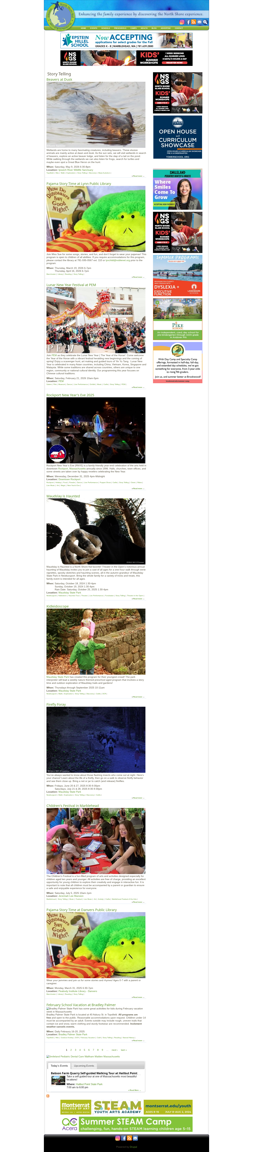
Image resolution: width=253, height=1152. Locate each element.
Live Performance (81, 384)
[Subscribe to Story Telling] (47, 1096)
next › (115, 1050)
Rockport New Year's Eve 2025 (70, 395)
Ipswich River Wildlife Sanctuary (76, 169)
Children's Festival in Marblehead (72, 805)
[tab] (59, 1066)
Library (60, 274)
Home (83, 28)
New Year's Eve (73, 485)
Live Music (50, 485)
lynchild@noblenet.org (118, 260)
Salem (48, 384)
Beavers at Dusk (59, 79)
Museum (61, 384)
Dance (69, 384)
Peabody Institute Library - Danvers (78, 991)
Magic (63, 485)
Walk (63, 173)
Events (93, 28)
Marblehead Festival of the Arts (124, 899)
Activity (100, 899)
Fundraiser (109, 596)
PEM (54, 355)
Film (54, 384)
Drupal (133, 1146)
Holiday (58, 482)
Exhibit (92, 384)
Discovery (92, 173)
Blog (154, 28)
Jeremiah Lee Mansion (71, 896)
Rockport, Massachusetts (72, 468)
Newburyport (51, 596)
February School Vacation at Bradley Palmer (81, 1004)
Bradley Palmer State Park (73, 1034)
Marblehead (51, 899)
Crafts (105, 384)
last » (124, 1050)
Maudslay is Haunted (63, 496)
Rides (139, 482)
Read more (137, 176)
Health (144, 28)
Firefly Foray (56, 704)
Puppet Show (105, 482)
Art (58, 485)
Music (99, 384)
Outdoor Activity (67, 1038)
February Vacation (88, 1038)
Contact (179, 28)
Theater (84, 596)
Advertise (166, 28)
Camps (133, 28)
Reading (68, 274)
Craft (99, 1038)
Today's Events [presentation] (59, 1065)
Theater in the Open (135, 596)
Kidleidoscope (57, 606)
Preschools (120, 28)
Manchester (51, 274)
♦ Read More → (134, 1090)
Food (65, 482)
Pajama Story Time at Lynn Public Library (78, 183)
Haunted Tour (73, 596)
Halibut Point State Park (89, 1084)
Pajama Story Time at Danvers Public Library (81, 909)
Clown (133, 482)
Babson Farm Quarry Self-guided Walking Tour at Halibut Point (94, 1073)
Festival (79, 899)
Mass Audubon (104, 173)
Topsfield (50, 173)
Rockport (50, 482)
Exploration (70, 173)
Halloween (62, 596)
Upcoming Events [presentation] (84, 1065)
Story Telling (82, 173)
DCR (104, 694)
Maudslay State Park (70, 592)
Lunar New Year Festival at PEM (71, 284)
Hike (57, 173)
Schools (105, 28)
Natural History (128, 1038)
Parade (72, 482)
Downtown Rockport (69, 479)
